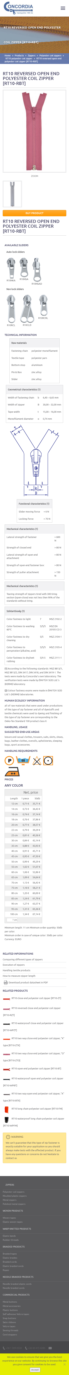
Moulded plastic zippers (14, 1195)
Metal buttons (10, 1301)
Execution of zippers (14, 964)
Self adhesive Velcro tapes (16, 1314)
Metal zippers (9, 1200)
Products (19, 55)
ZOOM (34, 176)
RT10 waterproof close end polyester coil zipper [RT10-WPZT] (33, 1027)
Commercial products (16, 1294)
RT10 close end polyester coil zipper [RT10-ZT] (36, 998)
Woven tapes (9, 1217)
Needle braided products (18, 1277)
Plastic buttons (10, 1310)
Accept (35, 1369)
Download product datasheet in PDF (28, 982)
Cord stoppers (10, 1334)
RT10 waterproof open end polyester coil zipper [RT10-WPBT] (33, 1082)
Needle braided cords (13, 1288)
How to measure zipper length (19, 975)
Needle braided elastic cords (17, 1284)
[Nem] (64, 1364)
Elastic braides (10, 1257)
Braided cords (10, 1261)
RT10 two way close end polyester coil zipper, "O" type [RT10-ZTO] (34, 1057)
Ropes (6, 1270)
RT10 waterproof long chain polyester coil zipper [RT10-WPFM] (33, 1122)
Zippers (31, 55)
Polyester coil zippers (50, 55)
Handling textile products (16, 970)
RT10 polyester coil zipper (19, 58)
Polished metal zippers (14, 1204)
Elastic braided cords (13, 1266)
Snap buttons (9, 1318)
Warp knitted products (17, 1228)
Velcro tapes (9, 1326)
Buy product (34, 213)
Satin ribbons (9, 1322)
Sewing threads (10, 1330)
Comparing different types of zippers (23, 959)
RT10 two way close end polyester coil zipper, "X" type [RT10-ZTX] (33, 1042)
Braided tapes (10, 1253)
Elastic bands (9, 1235)
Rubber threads (11, 1239)
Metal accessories (11, 1306)
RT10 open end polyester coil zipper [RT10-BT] (36, 1068)
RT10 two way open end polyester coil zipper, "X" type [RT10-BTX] (33, 1097)
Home (8, 55)
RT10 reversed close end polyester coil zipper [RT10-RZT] (32, 1012)
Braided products (13, 1246)
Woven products (13, 1210)
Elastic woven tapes (12, 1221)
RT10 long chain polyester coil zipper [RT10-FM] (37, 1108)
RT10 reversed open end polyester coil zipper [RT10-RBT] (33, 60)
